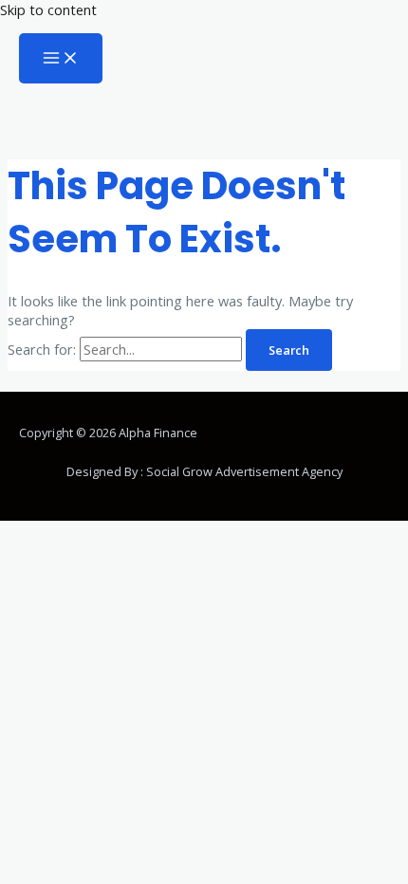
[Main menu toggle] (60, 58)
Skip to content (48, 9)
